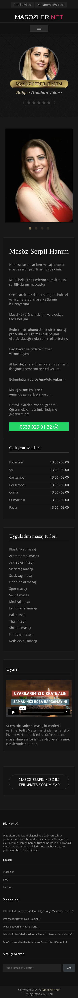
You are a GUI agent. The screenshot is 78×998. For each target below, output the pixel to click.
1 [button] (30, 228)
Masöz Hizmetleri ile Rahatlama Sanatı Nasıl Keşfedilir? (35, 942)
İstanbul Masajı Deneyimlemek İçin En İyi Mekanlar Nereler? (38, 911)
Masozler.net (51, 990)
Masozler (8, 872)
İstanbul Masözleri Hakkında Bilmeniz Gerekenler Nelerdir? (37, 934)
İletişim (7, 887)
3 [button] (42, 228)
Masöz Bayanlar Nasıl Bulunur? (21, 926)
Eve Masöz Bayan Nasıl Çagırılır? (22, 919)
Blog (5, 879)
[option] (39, 175)
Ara (69, 968)
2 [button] (36, 228)
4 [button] (48, 228)
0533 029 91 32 (36, 427)
